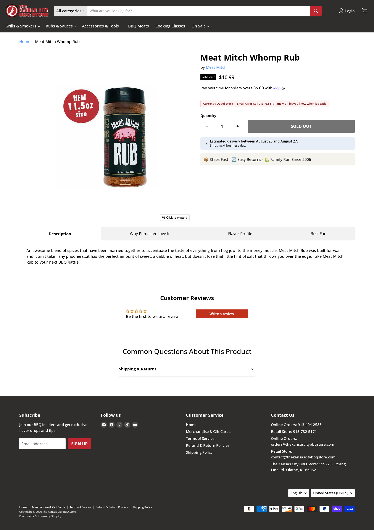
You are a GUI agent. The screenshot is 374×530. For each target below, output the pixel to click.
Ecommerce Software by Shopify (40, 516)
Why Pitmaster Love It (149, 233)
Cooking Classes (170, 26)
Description (60, 233)
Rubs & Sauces (60, 26)
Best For (318, 233)
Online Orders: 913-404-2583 (296, 424)
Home (24, 41)
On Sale (199, 26)
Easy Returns (249, 159)
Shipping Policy (199, 452)
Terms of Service (200, 438)
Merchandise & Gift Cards (208, 431)
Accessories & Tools (101, 26)
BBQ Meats (138, 26)
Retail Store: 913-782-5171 (294, 431)
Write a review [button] (222, 313)
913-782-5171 (267, 104)
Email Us (243, 104)
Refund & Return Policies (207, 445)
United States (330, 493)
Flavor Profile (240, 233)
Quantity (208, 116)
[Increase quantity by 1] (238, 126)
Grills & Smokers (21, 26)
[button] (348, 10)
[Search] (316, 11)
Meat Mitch (216, 67)
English (296, 493)
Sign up (79, 444)
